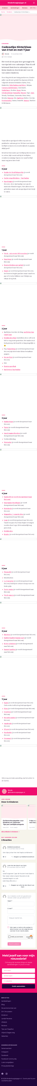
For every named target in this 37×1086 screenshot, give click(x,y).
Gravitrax (7, 712)
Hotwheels (8, 508)
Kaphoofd (7, 497)
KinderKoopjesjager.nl (17, 3)
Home (3, 12)
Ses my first (8, 357)
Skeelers (7, 635)
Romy (19, 90)
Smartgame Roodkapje (12, 503)
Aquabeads (8, 723)
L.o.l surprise (9, 581)
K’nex (6, 708)
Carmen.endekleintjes (9, 88)
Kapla (6, 703)
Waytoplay (7, 442)
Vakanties (4, 1036)
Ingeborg (20, 98)
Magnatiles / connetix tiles (13, 514)
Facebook (4, 1055)
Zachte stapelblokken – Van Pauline (16, 178)
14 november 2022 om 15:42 (15, 849)
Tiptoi (6, 427)
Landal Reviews (6, 1018)
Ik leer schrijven (10, 644)
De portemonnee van (8, 1008)
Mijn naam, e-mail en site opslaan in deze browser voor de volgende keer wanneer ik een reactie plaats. (21, 929)
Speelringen (8, 181)
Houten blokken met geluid (13, 265)
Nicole (10, 790)
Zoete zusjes (8, 589)
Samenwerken (6, 1048)
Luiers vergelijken (7, 1062)
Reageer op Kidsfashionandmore (24, 857)
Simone (23, 93)
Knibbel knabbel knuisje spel (14, 638)
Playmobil (7, 572)
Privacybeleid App (7, 1066)
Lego (5, 520)
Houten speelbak (10, 366)
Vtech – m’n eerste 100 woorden (15, 253)
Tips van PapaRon (7, 1029)
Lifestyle (4, 1022)
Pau (8, 349)
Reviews (24, 8)
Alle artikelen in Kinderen (9, 832)
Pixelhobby (8, 732)
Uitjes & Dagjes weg (8, 1032)
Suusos (26, 101)
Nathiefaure (6, 90)
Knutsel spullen (9, 649)
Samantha (16, 93)
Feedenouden (6, 101)
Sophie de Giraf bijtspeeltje (14, 172)
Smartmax (7, 259)
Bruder (6, 534)
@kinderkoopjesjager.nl (16, 792)
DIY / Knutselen (6, 1011)
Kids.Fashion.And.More (18, 85)
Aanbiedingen (15, 8)
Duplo (6, 271)
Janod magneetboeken (12, 433)
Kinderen (5, 8)
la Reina (12, 349)
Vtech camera (9, 595)
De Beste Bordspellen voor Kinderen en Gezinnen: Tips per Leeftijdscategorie (13, 822)
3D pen (6, 729)
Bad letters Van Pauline (12, 370)
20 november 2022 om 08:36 (16, 867)
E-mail (10, 908)
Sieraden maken (9, 718)
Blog (3, 1004)
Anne (32, 93)
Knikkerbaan (8, 422)
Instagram (4, 1052)
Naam (10, 901)
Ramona (10, 98)
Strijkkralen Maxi (10, 338)
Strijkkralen (8, 531)
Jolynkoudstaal (7, 93)
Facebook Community (9, 1059)
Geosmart (7, 738)
